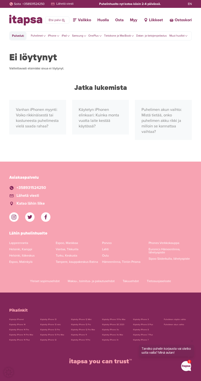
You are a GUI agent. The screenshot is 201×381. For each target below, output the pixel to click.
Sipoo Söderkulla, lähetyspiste (169, 258)
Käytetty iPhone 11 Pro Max (113, 319)
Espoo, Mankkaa (67, 243)
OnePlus (93, 35)
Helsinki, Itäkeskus (22, 255)
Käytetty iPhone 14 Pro (19, 330)
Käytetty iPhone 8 (141, 330)
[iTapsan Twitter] (30, 217)
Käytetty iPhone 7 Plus (143, 335)
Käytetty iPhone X (141, 319)
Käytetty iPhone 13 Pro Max (52, 335)
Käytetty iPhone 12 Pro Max (83, 330)
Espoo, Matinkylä (20, 261)
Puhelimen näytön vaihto (175, 319)
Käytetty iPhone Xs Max (112, 335)
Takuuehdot (131, 281)
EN (190, 4)
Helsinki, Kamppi (20, 249)
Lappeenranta (18, 243)
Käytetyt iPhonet (16, 319)
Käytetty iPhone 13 (48, 319)
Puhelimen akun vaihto (174, 325)
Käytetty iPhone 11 (79, 335)
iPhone (52, 35)
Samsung (77, 35)
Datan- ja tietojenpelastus (151, 35)
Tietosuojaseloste (159, 281)
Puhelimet (37, 35)
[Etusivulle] (25, 20)
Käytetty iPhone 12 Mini (81, 319)
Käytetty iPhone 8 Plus (143, 325)
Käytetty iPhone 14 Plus (19, 340)
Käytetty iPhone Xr (110, 340)
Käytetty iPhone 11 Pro (80, 340)
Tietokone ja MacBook (117, 35)
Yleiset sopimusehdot (45, 281)
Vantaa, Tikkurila (67, 249)
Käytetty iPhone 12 (48, 340)
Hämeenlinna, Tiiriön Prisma (121, 261)
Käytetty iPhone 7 (141, 340)
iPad (64, 35)
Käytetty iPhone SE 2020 (113, 325)
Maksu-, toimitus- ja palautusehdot (91, 281)
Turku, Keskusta (66, 255)
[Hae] (63, 20)
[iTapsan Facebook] (45, 217)
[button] (8, 372)
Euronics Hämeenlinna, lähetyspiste (164, 251)
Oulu (105, 255)
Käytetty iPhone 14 (17, 325)
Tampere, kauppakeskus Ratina (77, 261)
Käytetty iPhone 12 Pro (81, 325)
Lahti (105, 249)
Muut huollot (177, 35)
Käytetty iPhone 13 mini (50, 325)
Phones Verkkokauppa (164, 243)
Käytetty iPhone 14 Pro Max (21, 335)
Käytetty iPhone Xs (110, 330)
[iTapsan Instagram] (14, 217)
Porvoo (107, 243)
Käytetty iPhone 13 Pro (50, 330)
